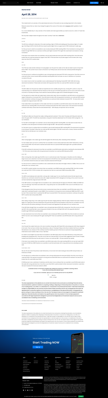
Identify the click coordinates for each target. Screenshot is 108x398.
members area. (34, 165)
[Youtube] (28, 390)
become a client (73, 31)
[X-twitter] (26, 390)
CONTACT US (77, 2)
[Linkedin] (32, 390)
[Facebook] (23, 390)
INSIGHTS (68, 2)
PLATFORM (38, 2)
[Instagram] (30, 390)
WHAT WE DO (30, 2)
